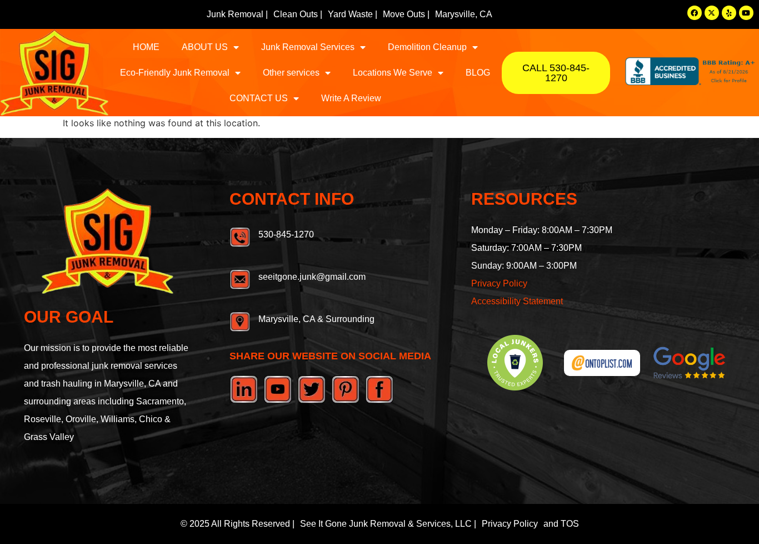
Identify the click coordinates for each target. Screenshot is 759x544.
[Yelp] (729, 13)
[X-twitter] (712, 13)
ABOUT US (205, 47)
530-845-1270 (286, 234)
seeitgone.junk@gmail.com (312, 276)
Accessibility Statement (517, 301)
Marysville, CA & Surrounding (316, 319)
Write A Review (351, 98)
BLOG (478, 72)
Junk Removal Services (307, 47)
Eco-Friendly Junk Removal (174, 72)
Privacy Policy (499, 283)
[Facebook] (694, 13)
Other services (291, 72)
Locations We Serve (392, 72)
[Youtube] (746, 13)
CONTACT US (258, 98)
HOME (146, 47)
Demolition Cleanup (427, 47)
